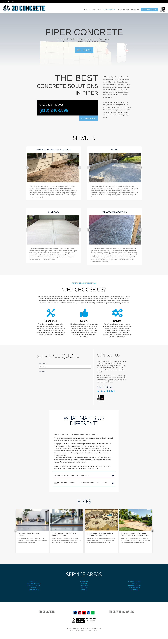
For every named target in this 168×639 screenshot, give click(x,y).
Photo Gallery (123, 9)
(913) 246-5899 (53, 110)
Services (96, 9)
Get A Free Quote (84, 50)
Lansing (33, 587)
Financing (135, 9)
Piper (134, 583)
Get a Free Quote (149, 9)
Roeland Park (134, 587)
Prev (27, 167)
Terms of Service (83, 628)
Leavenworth (33, 590)
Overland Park (134, 581)
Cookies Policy (96, 628)
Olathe (84, 590)
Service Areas (108, 9)
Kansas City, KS (33, 585)
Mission (84, 587)
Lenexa (84, 583)
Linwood (84, 585)
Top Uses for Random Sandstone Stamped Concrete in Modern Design (32, 534)
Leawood (84, 581)
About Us (87, 9)
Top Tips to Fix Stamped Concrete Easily (99, 534)
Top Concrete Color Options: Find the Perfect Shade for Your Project (135, 534)
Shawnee (134, 590)
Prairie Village (134, 585)
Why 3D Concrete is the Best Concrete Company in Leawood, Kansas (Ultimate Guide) (66, 535)
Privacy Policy (72, 628)
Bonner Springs (33, 583)
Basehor (33, 581)
